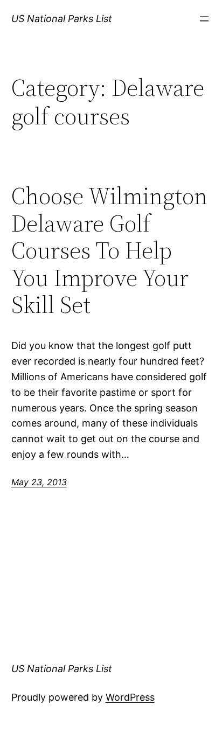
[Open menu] (204, 18)
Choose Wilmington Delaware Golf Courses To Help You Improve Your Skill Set (109, 251)
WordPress (130, 697)
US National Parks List (61, 18)
